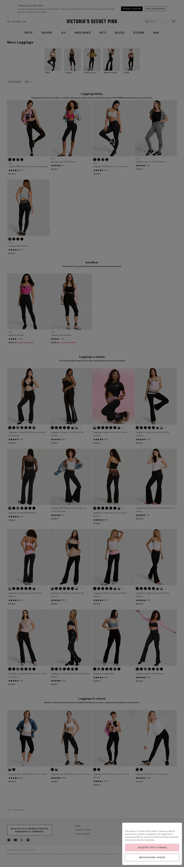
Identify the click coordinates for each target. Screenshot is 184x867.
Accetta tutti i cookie (152, 847)
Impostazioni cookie (152, 857)
